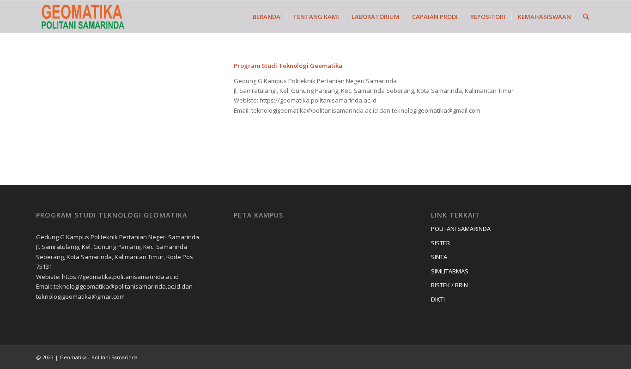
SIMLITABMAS (449, 271)
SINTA (439, 257)
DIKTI (438, 299)
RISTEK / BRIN (449, 285)
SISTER (440, 243)
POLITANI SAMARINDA (461, 228)
